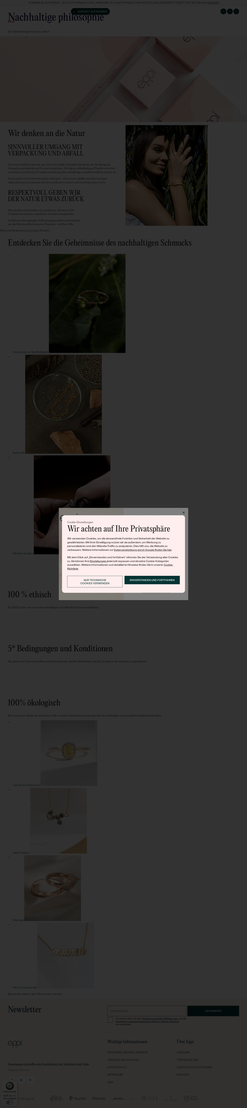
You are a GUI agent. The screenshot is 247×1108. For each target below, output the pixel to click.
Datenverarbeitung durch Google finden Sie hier (142, 549)
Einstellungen (98, 561)
